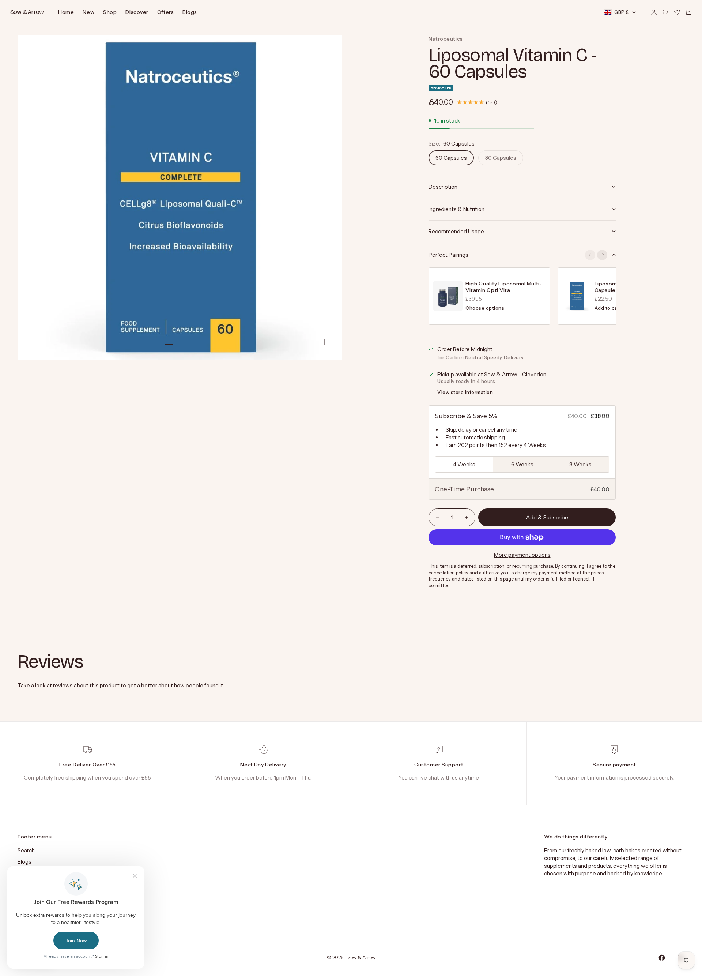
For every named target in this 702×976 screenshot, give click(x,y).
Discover (136, 12)
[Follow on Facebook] (661, 957)
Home (66, 12)
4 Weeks (464, 464)
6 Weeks (522, 464)
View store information (465, 392)
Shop (110, 12)
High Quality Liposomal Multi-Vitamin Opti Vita (503, 286)
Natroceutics (446, 38)
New (88, 12)
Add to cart (608, 308)
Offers (165, 12)
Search (26, 850)
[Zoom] (324, 342)
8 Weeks (580, 464)
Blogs (189, 12)
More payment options (522, 554)
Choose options (484, 308)
